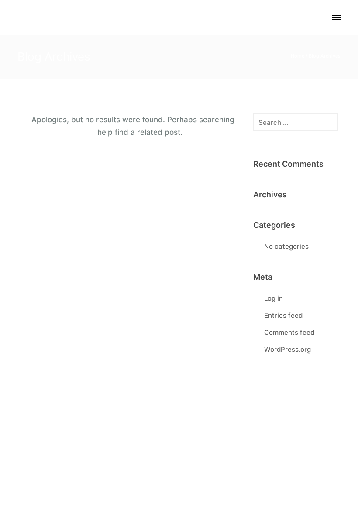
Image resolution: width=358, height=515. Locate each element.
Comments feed (289, 332)
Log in (273, 298)
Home (297, 56)
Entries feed (283, 315)
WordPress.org (287, 349)
